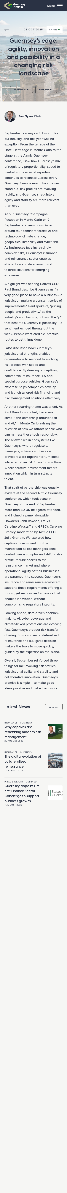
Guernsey (46, 89)
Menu (51, 6)
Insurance (21, 89)
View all (54, 707)
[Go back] (6, 30)
